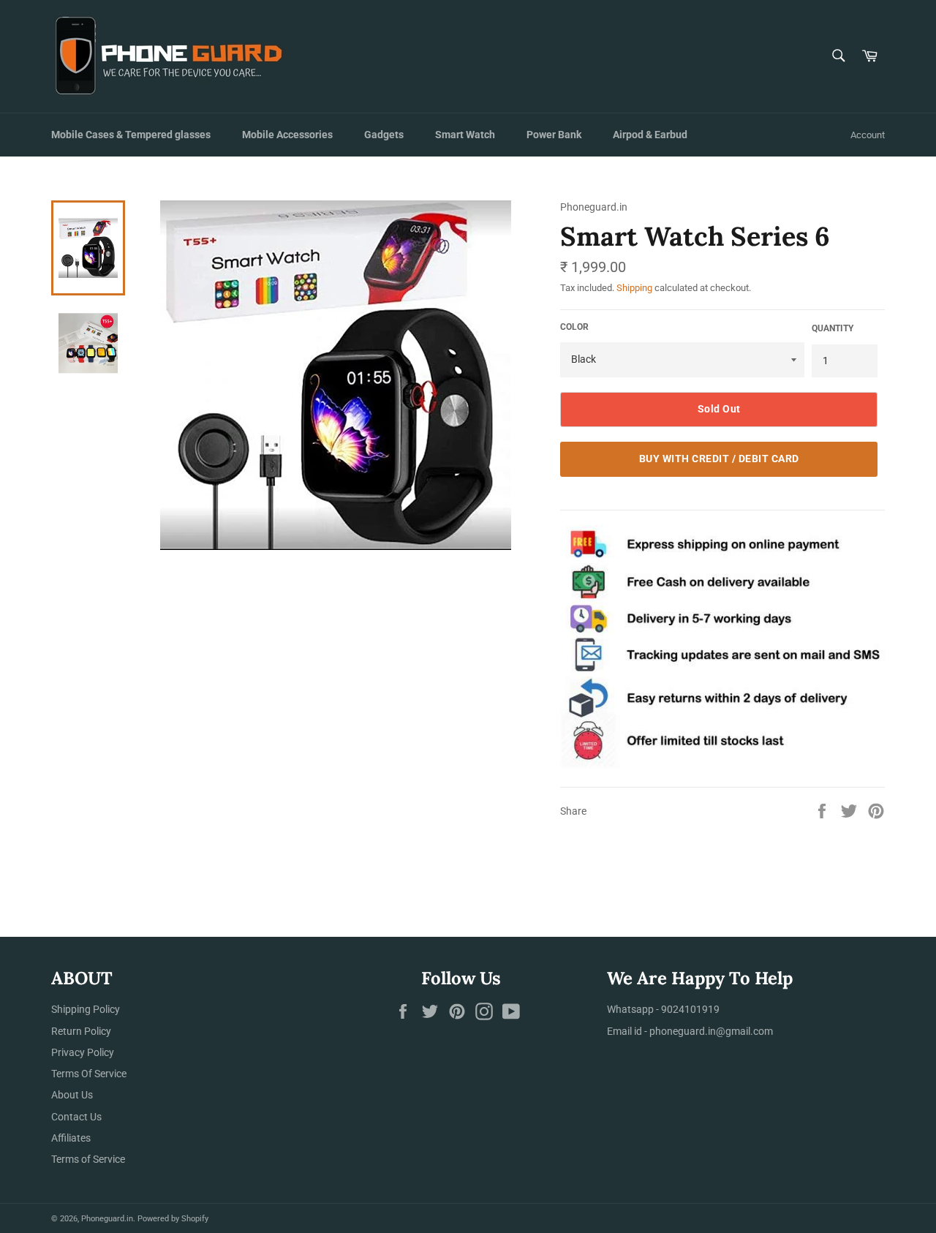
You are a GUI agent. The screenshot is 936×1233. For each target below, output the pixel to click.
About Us (72, 1095)
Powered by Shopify (172, 1218)
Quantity (832, 328)
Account (867, 134)
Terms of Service (88, 1159)
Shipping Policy (85, 1009)
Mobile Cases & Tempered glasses (131, 134)
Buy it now (719, 459)
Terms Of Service (89, 1073)
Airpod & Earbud (650, 134)
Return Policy (81, 1031)
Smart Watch (465, 134)
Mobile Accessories (287, 134)
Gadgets (384, 134)
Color (574, 327)
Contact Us (76, 1117)
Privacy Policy (82, 1052)
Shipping (634, 287)
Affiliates (71, 1138)
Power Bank (553, 134)
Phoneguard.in (107, 1218)
